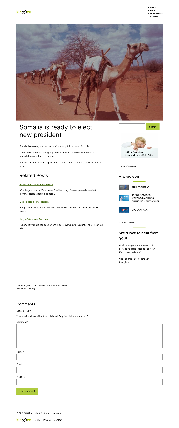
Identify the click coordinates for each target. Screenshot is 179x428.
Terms (37, 420)
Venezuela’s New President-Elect (36, 184)
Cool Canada (139, 209)
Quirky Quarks (140, 187)
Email (20, 364)
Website (20, 377)
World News (61, 285)
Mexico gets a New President (34, 202)
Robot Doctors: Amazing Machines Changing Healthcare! (145, 198)
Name (20, 352)
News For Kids (48, 285)
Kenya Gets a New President (34, 219)
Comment (22, 322)
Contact (58, 420)
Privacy (47, 420)
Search (152, 127)
